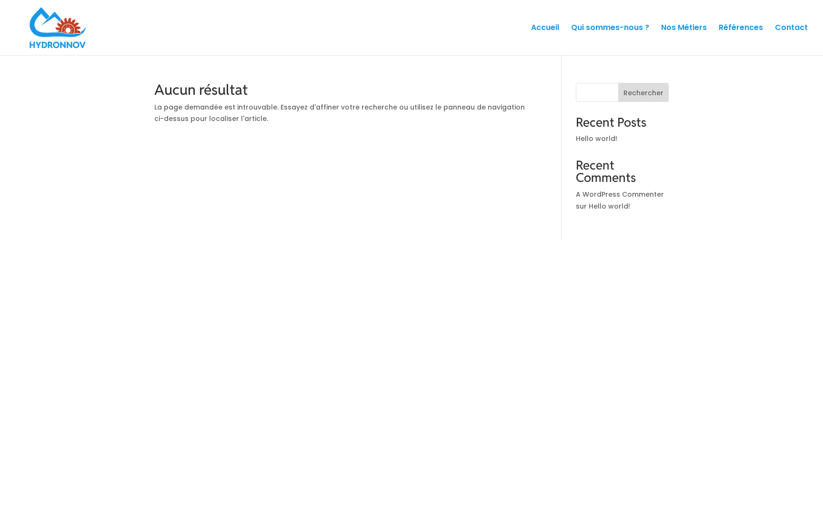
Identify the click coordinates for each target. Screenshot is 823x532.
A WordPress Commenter (620, 194)
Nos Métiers (684, 28)
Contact (791, 28)
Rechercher (643, 93)
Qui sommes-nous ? (610, 28)
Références (741, 28)
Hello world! (596, 138)
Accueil (545, 28)
